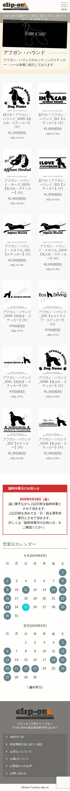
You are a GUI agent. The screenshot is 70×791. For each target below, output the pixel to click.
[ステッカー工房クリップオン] (16, 6)
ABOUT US (17, 737)
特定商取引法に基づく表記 (26, 744)
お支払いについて (21, 751)
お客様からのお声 (21, 766)
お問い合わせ (18, 773)
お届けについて (19, 758)
